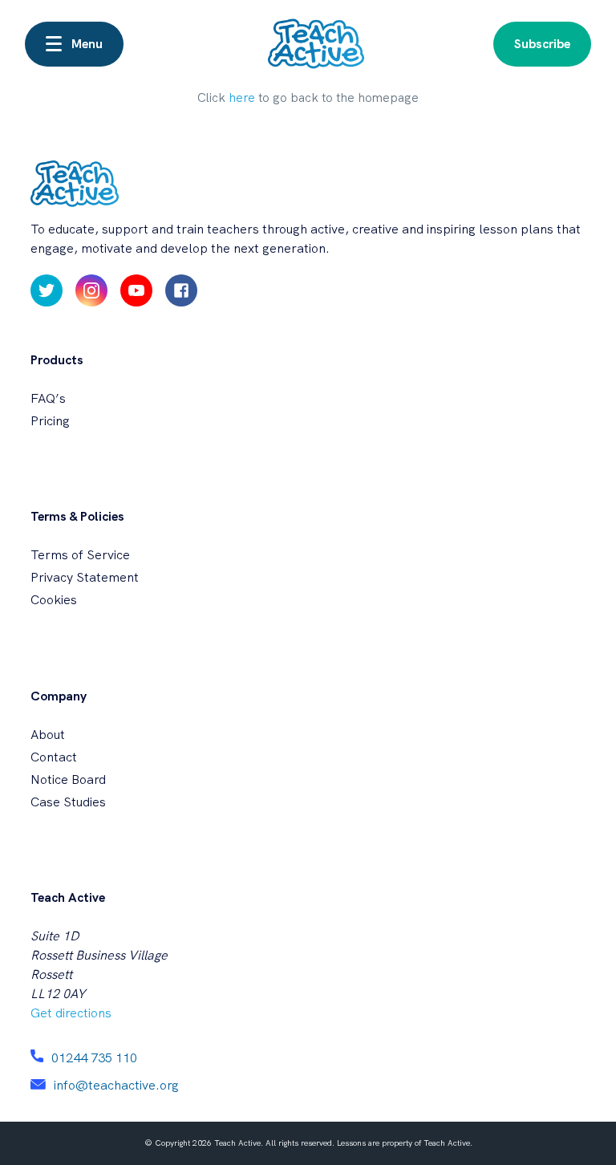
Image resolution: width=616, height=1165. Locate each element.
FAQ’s (48, 398)
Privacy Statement (84, 577)
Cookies (53, 599)
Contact (53, 757)
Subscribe (542, 43)
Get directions (70, 1013)
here (242, 98)
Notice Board (68, 779)
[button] (74, 44)
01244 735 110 (94, 1057)
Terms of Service (80, 554)
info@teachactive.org (116, 1085)
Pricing (50, 420)
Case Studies (68, 802)
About (47, 734)
